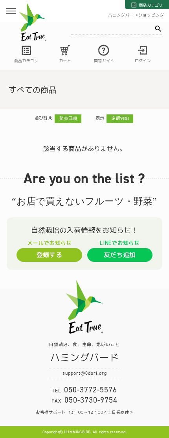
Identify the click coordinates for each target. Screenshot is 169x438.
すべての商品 (32, 89)
